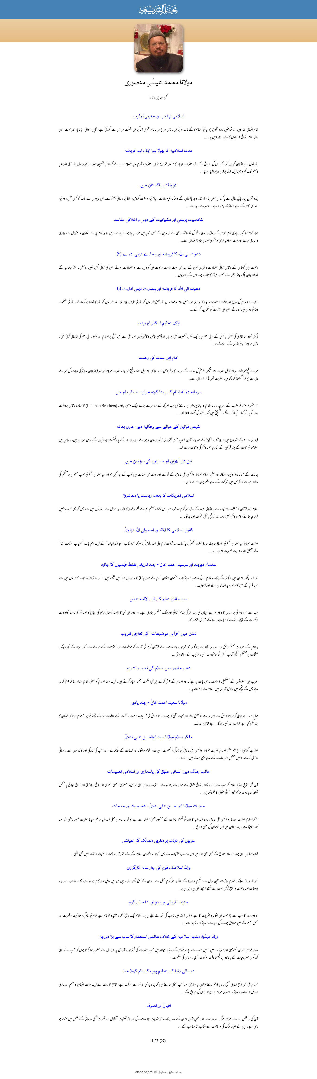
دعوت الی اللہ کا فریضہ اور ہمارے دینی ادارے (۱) (158, 289)
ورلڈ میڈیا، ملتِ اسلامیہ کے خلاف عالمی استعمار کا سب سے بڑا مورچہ (158, 937)
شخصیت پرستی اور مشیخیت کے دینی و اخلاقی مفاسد (158, 220)
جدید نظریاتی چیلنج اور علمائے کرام (158, 902)
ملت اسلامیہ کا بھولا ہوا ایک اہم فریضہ (158, 151)
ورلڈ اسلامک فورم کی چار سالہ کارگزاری (158, 868)
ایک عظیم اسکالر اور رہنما (159, 323)
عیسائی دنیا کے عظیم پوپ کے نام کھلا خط (158, 971)
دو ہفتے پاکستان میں (158, 185)
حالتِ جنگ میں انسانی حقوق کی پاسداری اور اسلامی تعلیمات (158, 772)
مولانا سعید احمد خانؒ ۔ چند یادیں (158, 703)
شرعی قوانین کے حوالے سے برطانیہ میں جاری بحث (158, 427)
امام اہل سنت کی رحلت (158, 358)
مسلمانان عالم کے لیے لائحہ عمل (158, 599)
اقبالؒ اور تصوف (158, 1006)
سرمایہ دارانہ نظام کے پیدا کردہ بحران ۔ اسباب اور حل (158, 392)
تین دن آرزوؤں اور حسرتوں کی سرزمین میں (158, 461)
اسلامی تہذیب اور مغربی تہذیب (158, 116)
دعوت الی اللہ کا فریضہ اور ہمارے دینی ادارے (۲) (158, 254)
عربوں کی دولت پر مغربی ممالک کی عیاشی (158, 841)
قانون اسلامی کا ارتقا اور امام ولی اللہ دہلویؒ (158, 530)
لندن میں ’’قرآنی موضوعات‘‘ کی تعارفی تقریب (158, 634)
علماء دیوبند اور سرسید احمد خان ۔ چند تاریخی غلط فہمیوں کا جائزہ (158, 565)
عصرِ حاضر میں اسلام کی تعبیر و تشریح (158, 668)
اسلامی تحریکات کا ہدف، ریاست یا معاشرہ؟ (158, 496)
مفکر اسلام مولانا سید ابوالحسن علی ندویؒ (159, 737)
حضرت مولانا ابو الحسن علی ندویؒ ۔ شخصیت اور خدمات (158, 806)
